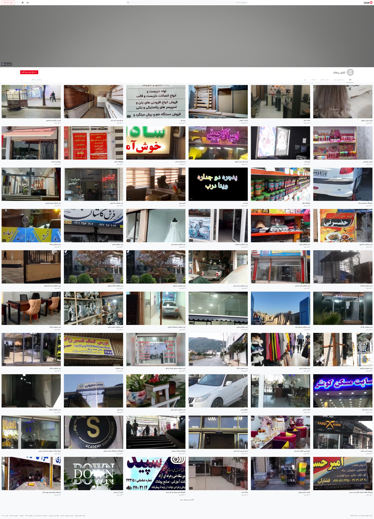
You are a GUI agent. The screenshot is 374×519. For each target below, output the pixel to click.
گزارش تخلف (14, 516)
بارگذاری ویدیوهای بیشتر (187, 500)
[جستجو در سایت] (128, 2)
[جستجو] (21, 80)
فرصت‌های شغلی (80, 516)
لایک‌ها (313, 80)
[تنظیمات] (17, 2)
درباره (305, 80)
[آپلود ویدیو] (27, 2)
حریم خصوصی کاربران (66, 516)
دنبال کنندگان (324, 80)
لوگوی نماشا (29, 516)
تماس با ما (5, 516)
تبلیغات (21, 516)
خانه (350, 80)
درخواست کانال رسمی (40, 516)
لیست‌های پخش (339, 80)
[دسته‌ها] (22, 2)
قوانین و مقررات (54, 516)
